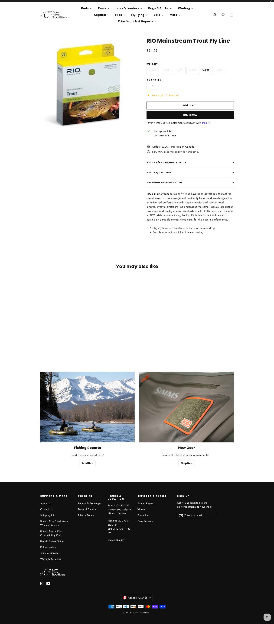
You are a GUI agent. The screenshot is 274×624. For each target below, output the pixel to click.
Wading (184, 8)
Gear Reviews (145, 521)
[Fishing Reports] (87, 407)
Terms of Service (49, 553)
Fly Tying (138, 15)
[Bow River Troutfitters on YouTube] (48, 583)
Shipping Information (164, 182)
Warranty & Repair (50, 559)
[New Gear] (186, 407)
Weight (152, 64)
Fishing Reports (146, 503)
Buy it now (190, 115)
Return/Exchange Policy (167, 162)
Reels (102, 8)
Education (143, 515)
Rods (85, 8)
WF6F (192, 70)
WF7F (206, 70)
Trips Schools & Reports (136, 21)
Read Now (87, 463)
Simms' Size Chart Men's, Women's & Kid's (54, 523)
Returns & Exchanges (89, 503)
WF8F (219, 70)
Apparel (100, 15)
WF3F (152, 70)
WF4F (166, 70)
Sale (157, 15)
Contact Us (46, 509)
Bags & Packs (158, 8)
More (174, 15)
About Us (45, 503)
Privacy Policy (86, 515)
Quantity (154, 80)
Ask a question (159, 172)
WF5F (179, 70)
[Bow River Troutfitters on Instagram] (42, 583)
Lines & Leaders (127, 8)
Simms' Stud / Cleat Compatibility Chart (51, 533)
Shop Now (186, 463)
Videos (141, 509)
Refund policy (48, 547)
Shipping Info (48, 515)
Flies (119, 15)
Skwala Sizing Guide (52, 541)
